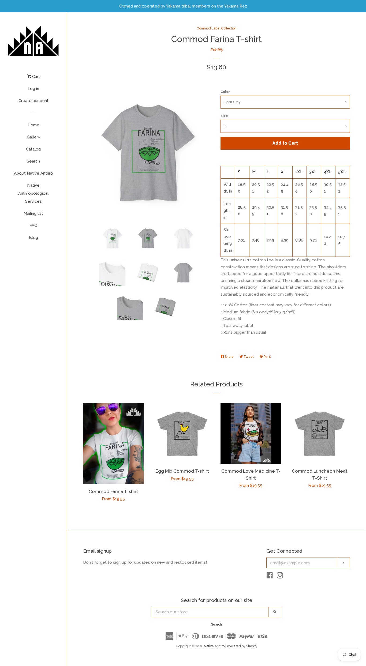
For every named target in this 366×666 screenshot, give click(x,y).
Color (225, 92)
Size (224, 116)
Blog (33, 237)
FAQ (33, 225)
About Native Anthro (33, 173)
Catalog (33, 149)
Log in (33, 88)
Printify (216, 49)
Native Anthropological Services (33, 193)
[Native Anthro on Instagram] (280, 576)
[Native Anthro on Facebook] (269, 576)
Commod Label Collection (217, 28)
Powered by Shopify (242, 646)
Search (33, 161)
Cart (35, 76)
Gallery (33, 137)
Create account (33, 100)
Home (33, 125)
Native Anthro (214, 646)
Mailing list (33, 213)
